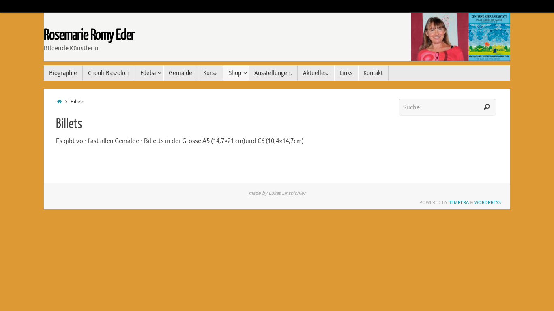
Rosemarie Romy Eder (89, 35)
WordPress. (488, 202)
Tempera (459, 202)
